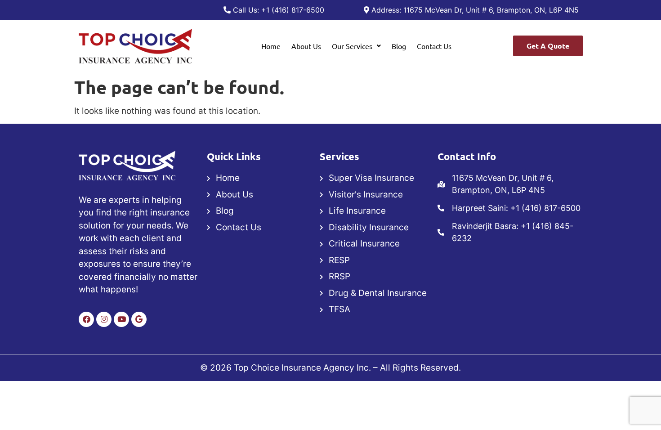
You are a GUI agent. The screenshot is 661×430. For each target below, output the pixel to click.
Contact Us (434, 45)
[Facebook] (86, 319)
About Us (306, 45)
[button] (356, 46)
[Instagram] (104, 319)
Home (271, 45)
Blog (399, 45)
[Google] (139, 319)
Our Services (352, 45)
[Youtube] (121, 319)
